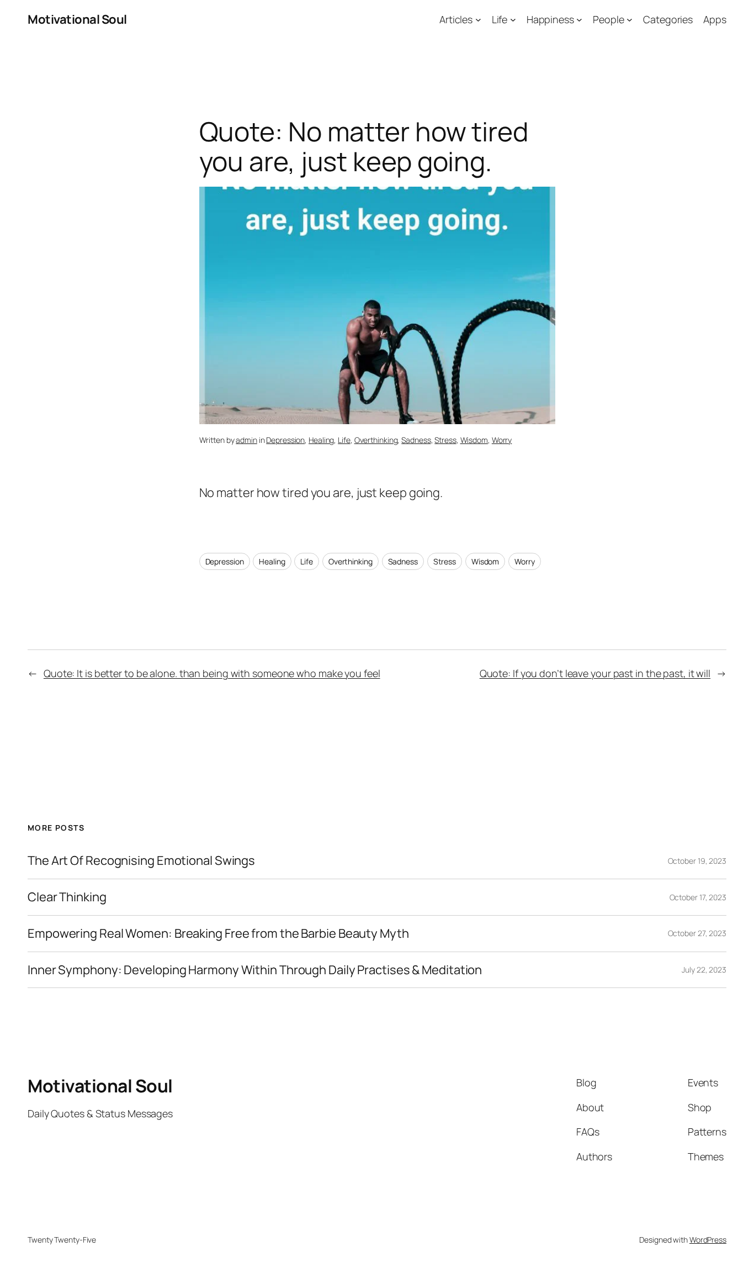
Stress (445, 440)
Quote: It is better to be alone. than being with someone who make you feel (212, 673)
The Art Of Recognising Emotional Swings (142, 861)
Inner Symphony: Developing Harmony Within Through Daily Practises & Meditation (255, 970)
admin (246, 440)
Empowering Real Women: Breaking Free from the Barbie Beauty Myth (218, 934)
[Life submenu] (513, 20)
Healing (321, 440)
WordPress (707, 1239)
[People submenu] (629, 20)
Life (344, 440)
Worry (502, 440)
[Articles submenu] (478, 20)
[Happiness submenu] (579, 20)
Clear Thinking (67, 897)
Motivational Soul (77, 19)
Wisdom (474, 440)
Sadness (416, 440)
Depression (285, 440)
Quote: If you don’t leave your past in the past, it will (595, 673)
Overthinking (376, 440)
